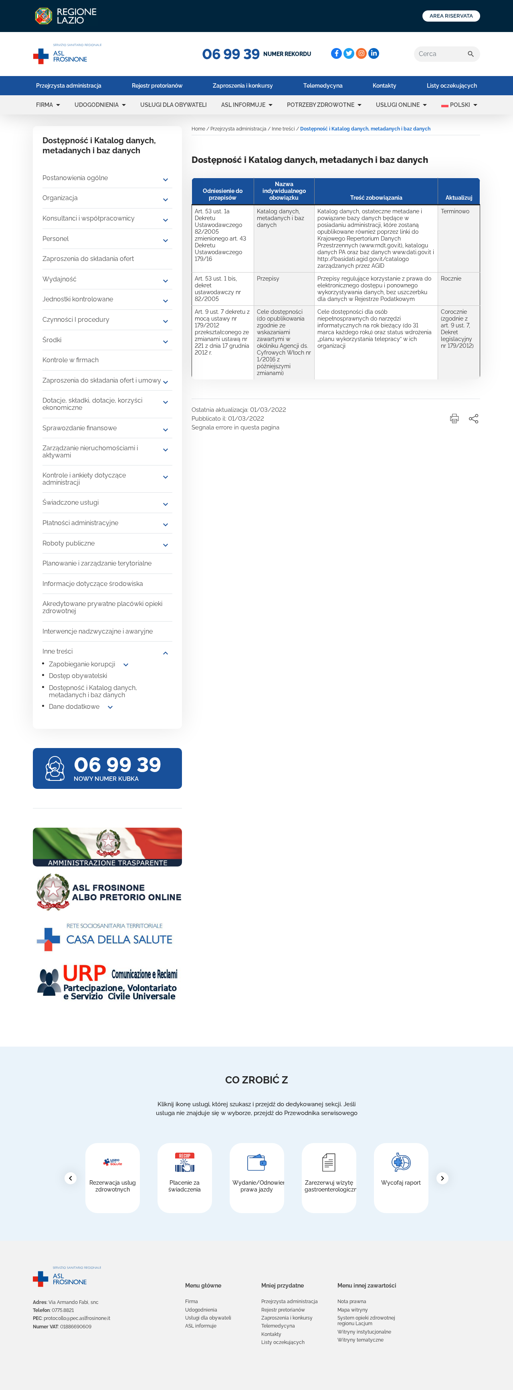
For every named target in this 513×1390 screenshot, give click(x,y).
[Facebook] (336, 53)
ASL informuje (243, 105)
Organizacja (60, 198)
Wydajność (59, 279)
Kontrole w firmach (70, 360)
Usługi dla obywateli (173, 105)
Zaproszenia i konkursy (243, 85)
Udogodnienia (97, 105)
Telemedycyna (323, 85)
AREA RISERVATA (451, 16)
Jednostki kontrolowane (77, 299)
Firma (44, 105)
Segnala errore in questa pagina (235, 427)
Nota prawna (351, 1301)
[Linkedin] (373, 53)
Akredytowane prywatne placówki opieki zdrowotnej (102, 607)
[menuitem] (69, 85)
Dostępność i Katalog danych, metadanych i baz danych (93, 691)
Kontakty (384, 85)
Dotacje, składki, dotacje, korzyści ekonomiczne (92, 404)
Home (198, 129)
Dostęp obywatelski (78, 676)
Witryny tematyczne (360, 1340)
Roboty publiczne (68, 543)
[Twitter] (348, 53)
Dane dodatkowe (74, 706)
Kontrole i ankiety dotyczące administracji (84, 478)
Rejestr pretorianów (157, 85)
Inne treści (57, 651)
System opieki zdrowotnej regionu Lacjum (366, 1320)
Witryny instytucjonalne (364, 1332)
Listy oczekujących (452, 85)
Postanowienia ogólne (75, 178)
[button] (58, 105)
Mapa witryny (352, 1310)
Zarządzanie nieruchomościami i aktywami (90, 451)
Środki (51, 340)
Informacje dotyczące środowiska (92, 584)
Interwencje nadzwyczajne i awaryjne (97, 631)
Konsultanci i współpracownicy (88, 218)
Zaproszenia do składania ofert (88, 259)
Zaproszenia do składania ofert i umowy (101, 380)
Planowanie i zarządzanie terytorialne (96, 563)
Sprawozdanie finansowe (79, 428)
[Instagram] (361, 53)
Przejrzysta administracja (68, 85)
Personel (55, 239)
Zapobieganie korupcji (82, 664)
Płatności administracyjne (80, 523)
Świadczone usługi (70, 502)
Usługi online (398, 105)
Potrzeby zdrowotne (320, 105)
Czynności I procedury (75, 319)
